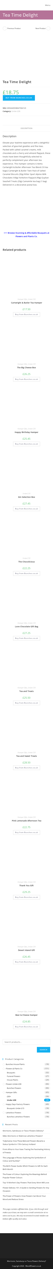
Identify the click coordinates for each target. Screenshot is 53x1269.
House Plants (12, 1080)
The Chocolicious (26, 561)
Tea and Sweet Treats (26, 756)
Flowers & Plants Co (14, 1068)
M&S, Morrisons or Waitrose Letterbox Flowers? (23, 1136)
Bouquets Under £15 (15, 1108)
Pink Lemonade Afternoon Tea (26, 820)
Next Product (40, 28)
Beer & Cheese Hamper (26, 1015)
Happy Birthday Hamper (26, 432)
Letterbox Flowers (13, 1112)
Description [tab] (26, 128)
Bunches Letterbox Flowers (18, 1116)
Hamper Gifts (22, 299)
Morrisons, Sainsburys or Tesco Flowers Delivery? (23, 1130)
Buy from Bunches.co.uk (19, 98)
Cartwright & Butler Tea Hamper (26, 302)
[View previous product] (5, 28)
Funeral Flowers (13, 1076)
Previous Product (14, 28)
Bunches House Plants (15, 1064)
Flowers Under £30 (13, 1084)
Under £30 (16, 111)
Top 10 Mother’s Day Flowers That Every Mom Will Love (26, 1182)
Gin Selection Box (26, 497)
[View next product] (48, 28)
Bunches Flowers (14, 1088)
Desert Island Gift (26, 950)
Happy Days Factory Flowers (18, 1104)
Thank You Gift (26, 885)
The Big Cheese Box (26, 367)
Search (43, 1049)
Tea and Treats (26, 691)
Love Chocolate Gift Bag (26, 626)
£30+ (9, 1096)
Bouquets (11, 1072)
